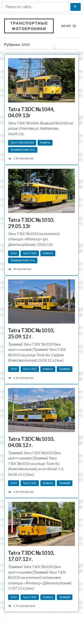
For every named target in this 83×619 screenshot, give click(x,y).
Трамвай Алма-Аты (22, 149)
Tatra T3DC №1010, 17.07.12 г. (31, 556)
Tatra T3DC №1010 (22, 142)
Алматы (45, 142)
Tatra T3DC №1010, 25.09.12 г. (31, 333)
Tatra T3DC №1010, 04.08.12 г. (31, 442)
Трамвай (64, 369)
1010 (13, 253)
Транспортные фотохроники (29, 26)
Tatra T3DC (30, 253)
